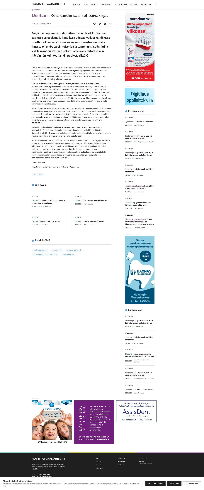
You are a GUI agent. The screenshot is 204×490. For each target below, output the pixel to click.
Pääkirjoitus (39, 250)
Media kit (121, 465)
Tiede (85, 5)
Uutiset (76, 5)
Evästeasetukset (192, 483)
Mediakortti (106, 5)
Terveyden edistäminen (45, 255)
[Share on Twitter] (100, 23)
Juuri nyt (57, 250)
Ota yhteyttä (121, 5)
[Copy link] (110, 23)
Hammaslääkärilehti (49, 4)
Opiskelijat (68, 255)
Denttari (37, 174)
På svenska (146, 5)
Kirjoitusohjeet (122, 458)
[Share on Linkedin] (105, 23)
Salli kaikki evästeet (155, 483)
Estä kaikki (174, 483)
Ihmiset (94, 5)
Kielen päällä (74, 250)
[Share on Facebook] (94, 23)
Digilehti (134, 5)
